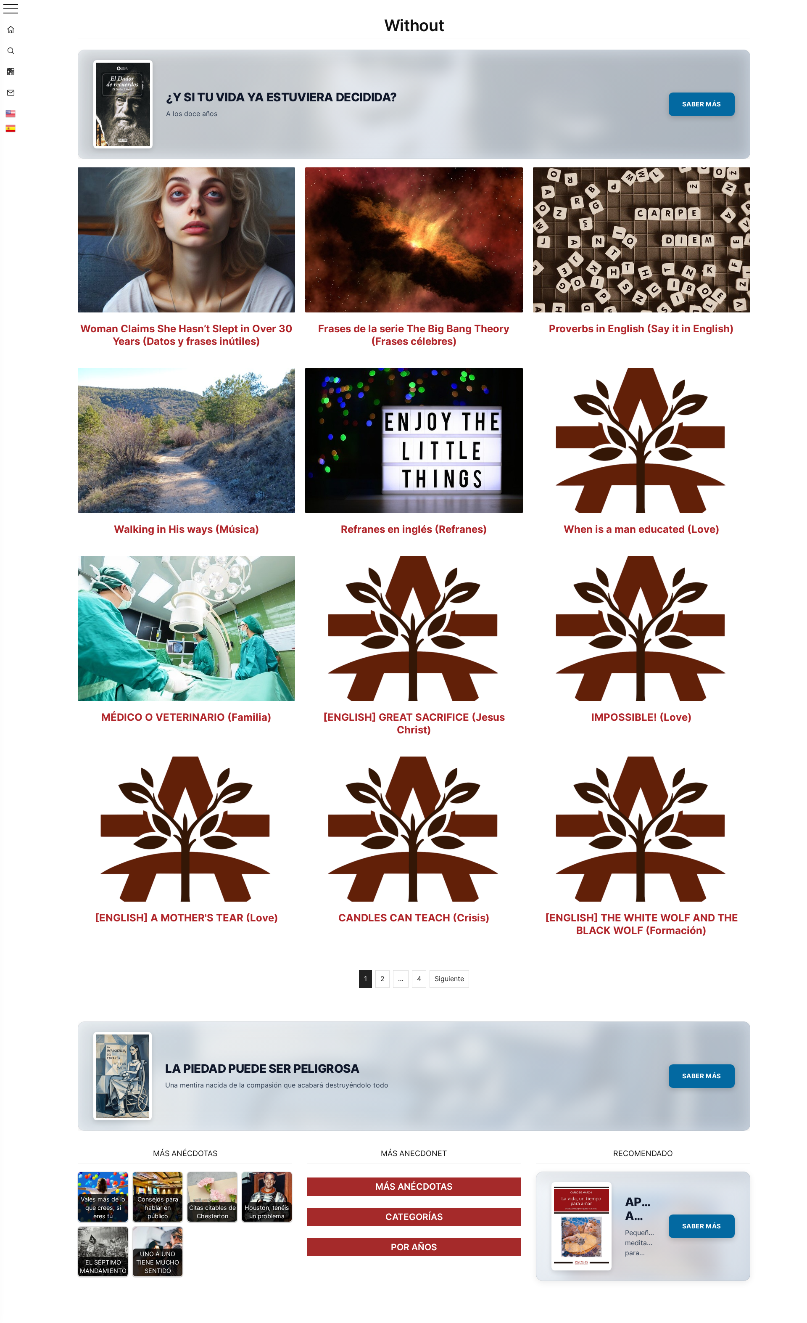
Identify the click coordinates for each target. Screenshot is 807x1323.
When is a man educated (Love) (642, 529)
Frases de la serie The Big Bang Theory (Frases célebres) (413, 335)
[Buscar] (10, 50)
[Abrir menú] (10, 9)
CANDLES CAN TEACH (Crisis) (414, 918)
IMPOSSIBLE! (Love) (641, 717)
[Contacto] (10, 92)
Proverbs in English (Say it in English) (641, 329)
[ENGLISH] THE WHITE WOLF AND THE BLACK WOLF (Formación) (641, 924)
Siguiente (449, 978)
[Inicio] (10, 29)
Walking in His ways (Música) (186, 529)
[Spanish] (10, 128)
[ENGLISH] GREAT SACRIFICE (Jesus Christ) (414, 723)
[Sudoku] (10, 71)
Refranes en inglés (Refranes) (414, 529)
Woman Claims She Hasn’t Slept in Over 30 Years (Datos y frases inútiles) (186, 335)
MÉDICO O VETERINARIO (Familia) (186, 717)
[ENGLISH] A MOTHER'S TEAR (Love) (186, 918)
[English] (10, 113)
